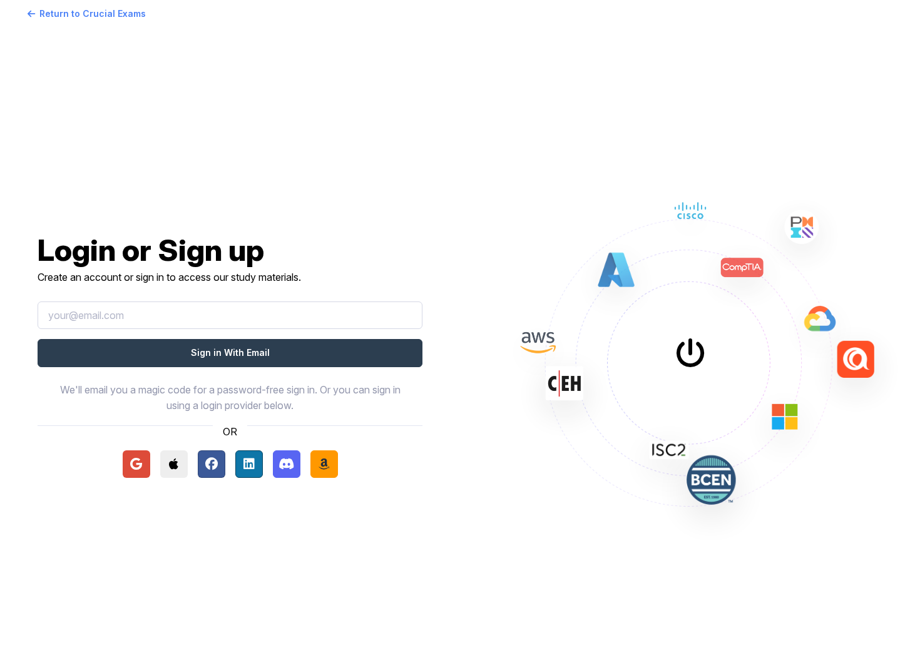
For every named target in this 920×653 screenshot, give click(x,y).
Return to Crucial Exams (92, 13)
